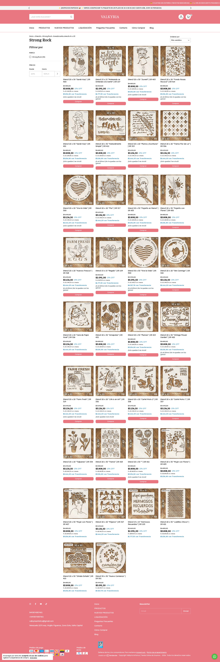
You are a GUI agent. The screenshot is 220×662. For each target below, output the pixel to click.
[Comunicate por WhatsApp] (214, 656)
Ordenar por (175, 37)
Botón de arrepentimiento (157, 652)
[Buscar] (71, 17)
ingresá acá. (141, 652)
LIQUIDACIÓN (85, 28)
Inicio (31, 28)
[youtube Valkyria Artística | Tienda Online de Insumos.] (41, 604)
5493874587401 (36, 612)
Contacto (123, 28)
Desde (31, 69)
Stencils (38, 36)
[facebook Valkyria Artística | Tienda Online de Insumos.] (35, 604)
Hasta (44, 69)
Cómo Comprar (138, 28)
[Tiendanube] (108, 656)
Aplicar (57, 74)
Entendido (33, 658)
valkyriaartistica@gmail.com (41, 621)
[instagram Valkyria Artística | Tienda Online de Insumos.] (30, 604)
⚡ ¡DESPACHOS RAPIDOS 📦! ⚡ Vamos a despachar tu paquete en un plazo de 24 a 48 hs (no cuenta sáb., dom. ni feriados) (110, 8)
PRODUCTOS (44, 28)
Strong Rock (47, 36)
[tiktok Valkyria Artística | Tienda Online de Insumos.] (46, 604)
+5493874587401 (36, 617)
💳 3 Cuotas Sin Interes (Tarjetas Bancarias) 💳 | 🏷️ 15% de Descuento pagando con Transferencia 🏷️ (175, 3)
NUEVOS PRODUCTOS (64, 28)
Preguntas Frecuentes (105, 28)
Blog (152, 28)
